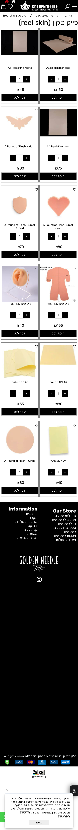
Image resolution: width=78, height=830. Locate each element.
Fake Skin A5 (20, 382)
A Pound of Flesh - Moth (20, 146)
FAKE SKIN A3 (58, 382)
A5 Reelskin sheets (20, 68)
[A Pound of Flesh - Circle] (19, 455)
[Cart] (3, 5)
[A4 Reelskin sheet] (58, 135)
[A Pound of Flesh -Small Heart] (58, 222)
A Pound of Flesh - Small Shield (19, 226)
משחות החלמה (65, 540)
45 (22, 89)
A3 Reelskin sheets (58, 68)
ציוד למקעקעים (65, 516)
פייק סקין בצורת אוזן (20, 303)
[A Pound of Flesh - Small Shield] (20, 222)
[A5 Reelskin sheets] (19, 54)
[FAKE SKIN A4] (58, 455)
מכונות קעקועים (65, 536)
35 (22, 404)
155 (60, 325)
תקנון (33, 518)
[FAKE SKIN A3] (58, 364)
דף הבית (31, 514)
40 (22, 325)
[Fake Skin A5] (20, 379)
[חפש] (67, 5)
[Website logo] (39, 6)
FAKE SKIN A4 (58, 461)
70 (22, 247)
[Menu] (74, 5)
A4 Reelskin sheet (58, 146)
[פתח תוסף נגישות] (74, 790)
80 (22, 168)
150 (60, 89)
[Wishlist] (10, 5)
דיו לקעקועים (67, 524)
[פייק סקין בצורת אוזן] (20, 301)
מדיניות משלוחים (25, 522)
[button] (58, 97)
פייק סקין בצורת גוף (58, 303)
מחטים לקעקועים (64, 520)
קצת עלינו (30, 530)
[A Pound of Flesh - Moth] (19, 133)
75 (60, 168)
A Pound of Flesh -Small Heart (58, 226)
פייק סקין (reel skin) (48, 22)
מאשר (39, 822)
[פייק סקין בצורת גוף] (58, 301)
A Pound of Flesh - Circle (19, 461)
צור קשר (31, 526)
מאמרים (31, 534)
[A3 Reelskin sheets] (58, 54)
